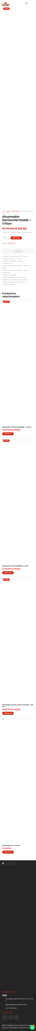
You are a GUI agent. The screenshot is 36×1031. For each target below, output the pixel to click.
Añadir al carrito (16, 238)
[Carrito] (34, 3)
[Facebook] (4, 1017)
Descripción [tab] (18, 251)
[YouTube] (16, 1017)
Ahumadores (16, 211)
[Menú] (26, 3)
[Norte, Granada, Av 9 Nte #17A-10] (4, 1004)
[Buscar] (30, 3)
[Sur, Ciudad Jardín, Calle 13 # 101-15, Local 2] (4, 1000)
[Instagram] (10, 1017)
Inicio (3, 211)
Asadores (9, 211)
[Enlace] (5, 3)
